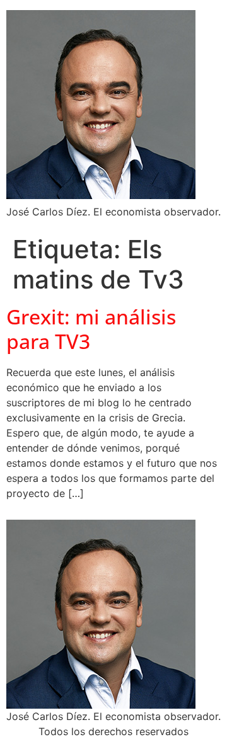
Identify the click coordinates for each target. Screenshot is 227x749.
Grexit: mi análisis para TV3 (91, 329)
